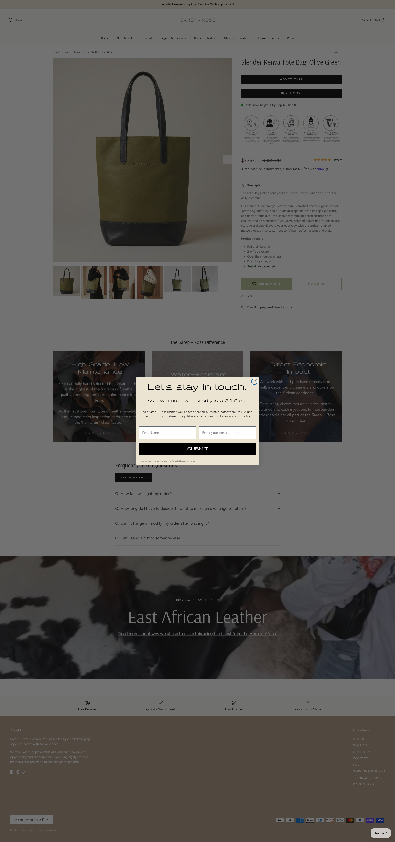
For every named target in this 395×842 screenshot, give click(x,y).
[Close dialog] (254, 382)
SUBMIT (197, 449)
